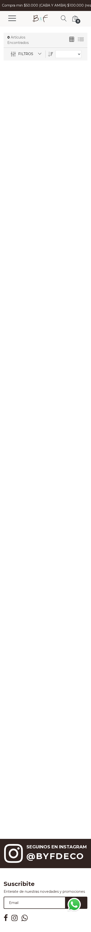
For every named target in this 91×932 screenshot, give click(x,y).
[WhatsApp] (74, 904)
